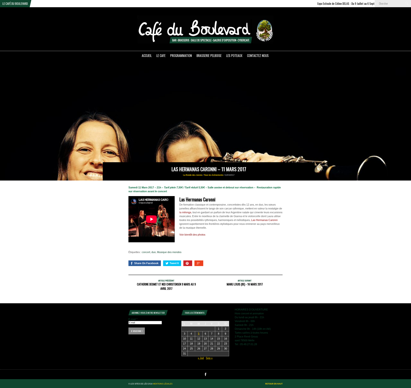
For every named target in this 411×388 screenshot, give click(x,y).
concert (146, 252)
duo (153, 252)
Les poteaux (234, 55)
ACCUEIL (147, 55)
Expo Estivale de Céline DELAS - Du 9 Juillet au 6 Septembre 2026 (340, 3)
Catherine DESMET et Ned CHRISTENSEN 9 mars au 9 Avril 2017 (166, 286)
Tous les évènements (213, 175)
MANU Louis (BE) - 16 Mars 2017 (245, 284)
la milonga (185, 212)
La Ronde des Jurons (192, 175)
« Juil (201, 358)
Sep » (209, 358)
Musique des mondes (169, 252)
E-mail (132, 319)
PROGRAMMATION (181, 55)
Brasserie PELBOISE (209, 55)
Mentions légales (162, 384)
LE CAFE (161, 55)
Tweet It (174, 263)
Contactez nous (258, 55)
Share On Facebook (146, 263)
